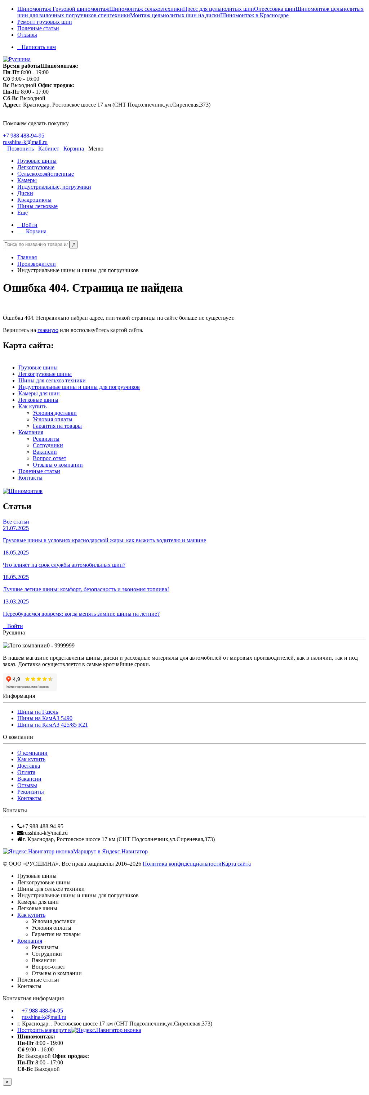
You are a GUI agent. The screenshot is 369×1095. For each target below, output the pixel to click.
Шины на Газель (37, 712)
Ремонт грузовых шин (44, 22)
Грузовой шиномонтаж (81, 9)
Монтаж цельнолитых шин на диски (175, 15)
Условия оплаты (52, 419)
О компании (32, 753)
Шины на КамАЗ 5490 (44, 718)
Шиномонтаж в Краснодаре (254, 15)
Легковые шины (38, 400)
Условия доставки (55, 413)
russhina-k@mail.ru (25, 142)
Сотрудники (48, 445)
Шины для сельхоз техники (52, 380)
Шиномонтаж (35, 9)
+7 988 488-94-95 (23, 136)
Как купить (32, 406)
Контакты (30, 478)
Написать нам (39, 47)
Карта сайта (236, 864)
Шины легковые (37, 206)
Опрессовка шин (274, 9)
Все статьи (16, 522)
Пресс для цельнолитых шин (218, 9)
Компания (30, 432)
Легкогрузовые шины (45, 374)
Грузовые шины (37, 161)
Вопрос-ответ (49, 458)
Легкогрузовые (35, 167)
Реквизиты (46, 439)
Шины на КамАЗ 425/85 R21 (52, 725)
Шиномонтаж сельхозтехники (146, 9)
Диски (25, 193)
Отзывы (27, 35)
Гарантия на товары (57, 426)
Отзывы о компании (58, 465)
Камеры (27, 180)
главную (47, 330)
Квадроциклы (34, 200)
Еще (22, 213)
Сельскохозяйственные (45, 174)
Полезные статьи (38, 28)
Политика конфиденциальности (182, 864)
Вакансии (45, 452)
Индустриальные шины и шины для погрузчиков (79, 387)
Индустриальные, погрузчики (54, 187)
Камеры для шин (39, 393)
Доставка (28, 766)
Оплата (26, 772)
